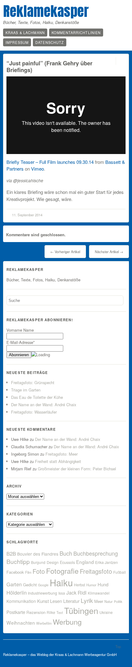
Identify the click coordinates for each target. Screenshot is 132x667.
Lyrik (87, 600)
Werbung (67, 621)
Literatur (71, 601)
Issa (61, 593)
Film (28, 572)
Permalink (110, 61)
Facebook (15, 572)
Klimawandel (99, 593)
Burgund (38, 562)
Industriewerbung (42, 593)
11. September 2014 (27, 214)
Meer (98, 601)
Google (43, 585)
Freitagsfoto (96, 571)
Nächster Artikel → (109, 251)
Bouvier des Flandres (37, 554)
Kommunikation (21, 601)
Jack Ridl (76, 592)
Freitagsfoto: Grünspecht (32, 382)
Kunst (43, 601)
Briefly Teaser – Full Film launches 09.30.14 (50, 162)
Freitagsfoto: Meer (61, 454)
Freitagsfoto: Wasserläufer (34, 412)
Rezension (35, 612)
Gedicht (30, 585)
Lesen (56, 601)
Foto (39, 571)
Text (59, 612)
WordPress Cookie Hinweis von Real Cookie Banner (57, 663)
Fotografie (62, 570)
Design (53, 562)
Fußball (119, 572)
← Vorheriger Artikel (65, 251)
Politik (118, 601)
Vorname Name (20, 330)
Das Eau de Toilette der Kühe (37, 397)
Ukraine (106, 612)
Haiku (61, 582)
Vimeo (37, 168)
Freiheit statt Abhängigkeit (58, 461)
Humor (91, 584)
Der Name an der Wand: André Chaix (43, 404)
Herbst (79, 585)
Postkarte (15, 612)
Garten (14, 584)
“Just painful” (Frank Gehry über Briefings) (49, 66)
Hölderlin (16, 592)
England (85, 561)
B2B (11, 553)
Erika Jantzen (106, 562)
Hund (103, 584)
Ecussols (67, 562)
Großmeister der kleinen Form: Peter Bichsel (77, 469)
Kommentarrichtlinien (76, 32)
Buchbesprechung (95, 553)
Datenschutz (49, 42)
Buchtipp (18, 561)
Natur (108, 601)
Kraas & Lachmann (25, 32)
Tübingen (81, 610)
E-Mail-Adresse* (20, 342)
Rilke (51, 612)
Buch (66, 553)
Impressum (17, 42)
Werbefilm (44, 623)
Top (118, 646)
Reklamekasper (46, 11)
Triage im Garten (26, 390)
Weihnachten (20, 622)
